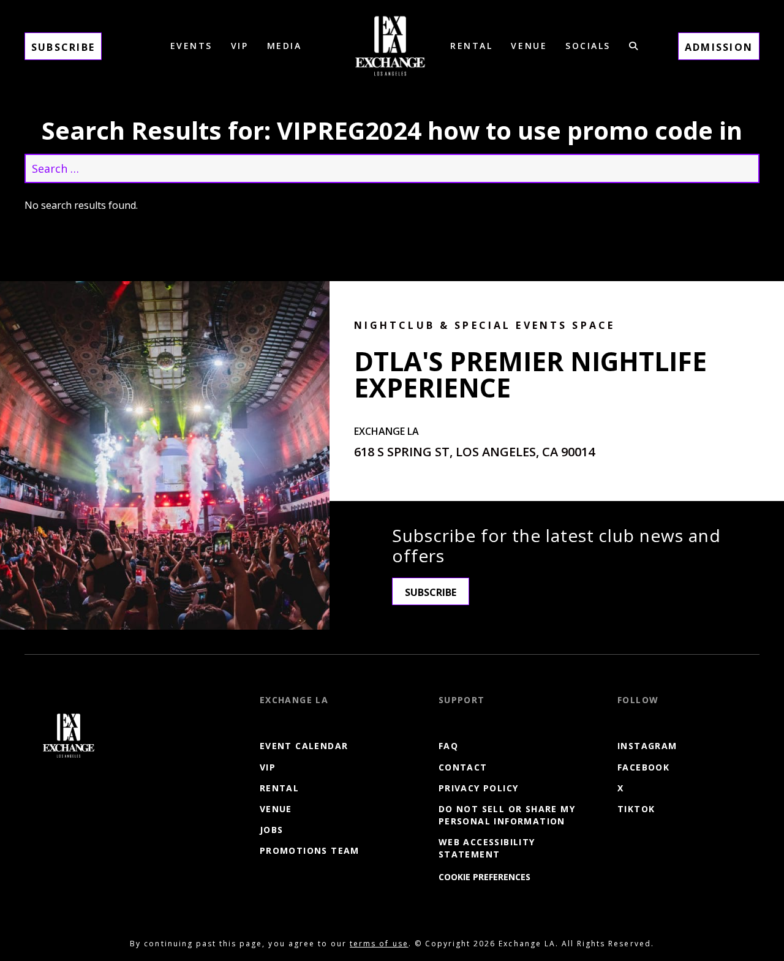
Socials (588, 45)
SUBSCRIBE (430, 592)
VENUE (529, 45)
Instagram (647, 746)
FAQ (448, 746)
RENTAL (471, 45)
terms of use (379, 943)
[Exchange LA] (68, 736)
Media (284, 45)
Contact (463, 767)
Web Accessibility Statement (487, 848)
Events (191, 45)
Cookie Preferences (484, 877)
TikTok (636, 809)
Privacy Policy (479, 788)
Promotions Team (310, 850)
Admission (719, 47)
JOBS (272, 829)
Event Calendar (304, 746)
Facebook (643, 767)
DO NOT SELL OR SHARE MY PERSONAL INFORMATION (507, 815)
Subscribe (63, 47)
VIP (240, 45)
